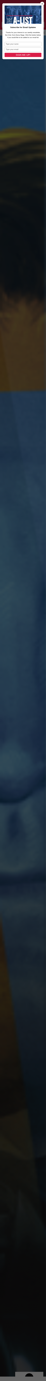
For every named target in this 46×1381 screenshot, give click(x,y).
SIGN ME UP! (23, 55)
